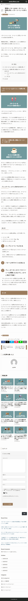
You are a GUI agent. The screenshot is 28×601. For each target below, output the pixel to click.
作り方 (8, 76)
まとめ (6, 78)
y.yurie (14, 367)
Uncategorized (5, 14)
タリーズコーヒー (7, 587)
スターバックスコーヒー (8, 584)
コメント (5, 458)
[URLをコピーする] (25, 342)
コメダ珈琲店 (6, 581)
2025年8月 (5, 564)
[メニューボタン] (1, 1)
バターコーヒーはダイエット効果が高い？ (14, 67)
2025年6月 (5, 570)
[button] (3, 342)
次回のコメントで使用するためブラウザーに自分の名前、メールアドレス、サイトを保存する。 (14, 490)
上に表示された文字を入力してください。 (11, 496)
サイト (4, 484)
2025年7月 (5, 567)
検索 (24, 513)
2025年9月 (5, 561)
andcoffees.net (14, 1)
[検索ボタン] (26, 1)
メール (4, 479)
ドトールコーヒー (7, 590)
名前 (4, 474)
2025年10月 (5, 558)
